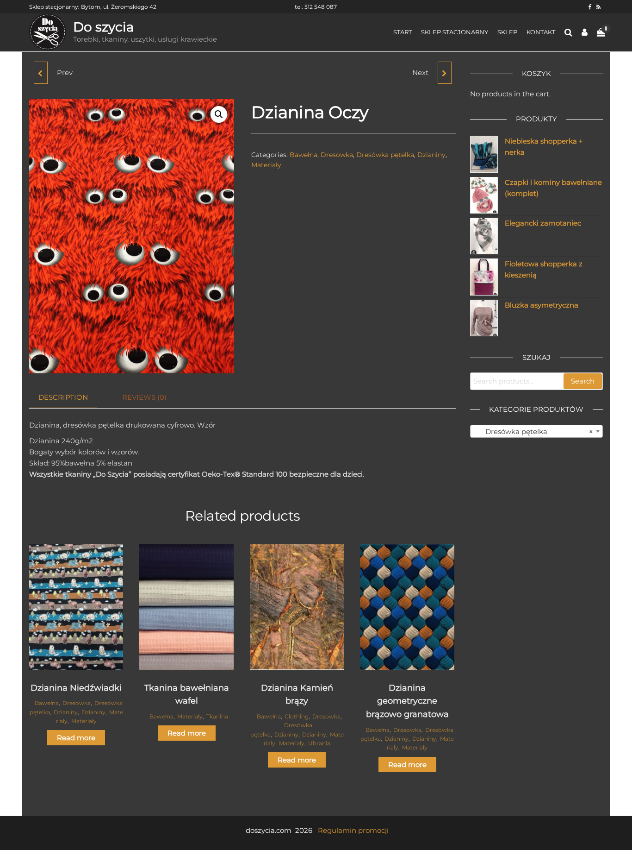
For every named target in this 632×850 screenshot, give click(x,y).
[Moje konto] (585, 32)
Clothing (297, 716)
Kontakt (541, 32)
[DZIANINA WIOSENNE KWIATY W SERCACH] (445, 73)
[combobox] (536, 431)
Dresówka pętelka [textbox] (534, 431)
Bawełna (303, 155)
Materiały (266, 165)
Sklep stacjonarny (454, 32)
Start (402, 32)
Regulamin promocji (353, 830)
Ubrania (319, 743)
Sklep (507, 32)
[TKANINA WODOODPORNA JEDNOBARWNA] (41, 73)
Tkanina (217, 716)
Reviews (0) (144, 397)
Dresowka (337, 155)
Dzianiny (431, 155)
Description (63, 397)
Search (583, 381)
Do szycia (103, 27)
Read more (76, 737)
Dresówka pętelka (385, 155)
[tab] (70, 397)
